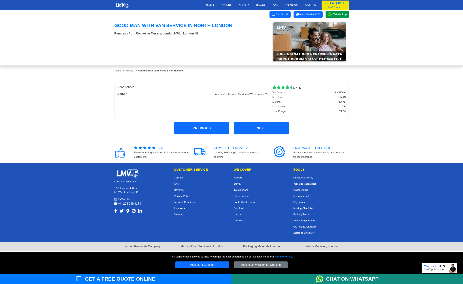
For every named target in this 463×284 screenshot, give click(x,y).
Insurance (179, 208)
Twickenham (241, 189)
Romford (239, 208)
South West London (245, 202)
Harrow (238, 214)
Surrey (237, 183)
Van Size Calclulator (304, 183)
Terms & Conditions (185, 202)
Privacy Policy (283, 256)
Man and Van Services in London (201, 246)
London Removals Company (142, 246)
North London (241, 196)
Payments (299, 202)
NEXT (261, 128)
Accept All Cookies (202, 264)
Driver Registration (304, 220)
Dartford (238, 220)
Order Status (300, 189)
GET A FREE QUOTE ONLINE (119, 279)
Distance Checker (303, 232)
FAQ (176, 183)
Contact (311, 4)
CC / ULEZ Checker (304, 226)
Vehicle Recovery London (321, 246)
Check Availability (303, 177)
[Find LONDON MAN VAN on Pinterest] (134, 211)
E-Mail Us (124, 199)
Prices (227, 4)
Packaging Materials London (261, 246)
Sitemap (178, 214)
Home (210, 4)
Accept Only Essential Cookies (261, 264)
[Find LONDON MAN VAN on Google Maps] (127, 211)
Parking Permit (301, 214)
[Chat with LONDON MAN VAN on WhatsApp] (321, 279)
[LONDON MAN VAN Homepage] (122, 5)
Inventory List (301, 196)
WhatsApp (340, 14)
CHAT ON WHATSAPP (352, 279)
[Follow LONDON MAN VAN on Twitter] (122, 211)
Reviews (291, 4)
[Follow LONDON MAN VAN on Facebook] (115, 211)
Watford (238, 177)
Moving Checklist (303, 208)
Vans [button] (243, 4)
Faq (275, 4)
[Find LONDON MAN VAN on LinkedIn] (140, 211)
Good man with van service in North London (160, 70)
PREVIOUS (202, 128)
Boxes (261, 4)
